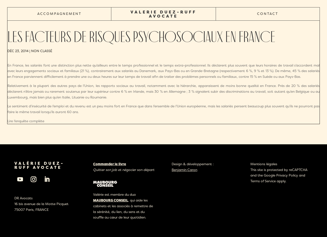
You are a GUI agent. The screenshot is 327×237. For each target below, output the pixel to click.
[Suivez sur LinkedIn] (47, 179)
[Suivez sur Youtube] (20, 179)
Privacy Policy (287, 175)
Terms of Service (263, 181)
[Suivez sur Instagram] (33, 179)
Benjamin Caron (184, 169)
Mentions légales (263, 164)
